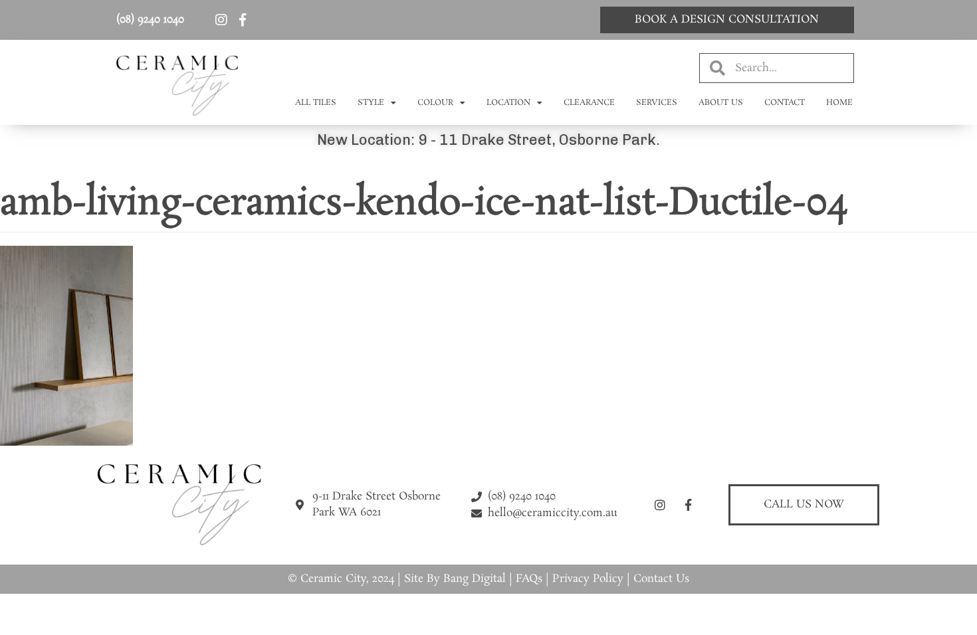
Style (371, 102)
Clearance (589, 102)
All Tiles (315, 102)
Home (839, 102)
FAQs (529, 579)
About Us (721, 102)
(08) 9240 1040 (150, 19)
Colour (435, 102)
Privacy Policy (587, 579)
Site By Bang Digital (455, 579)
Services (656, 102)
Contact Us (661, 579)
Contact (784, 102)
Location (508, 102)
